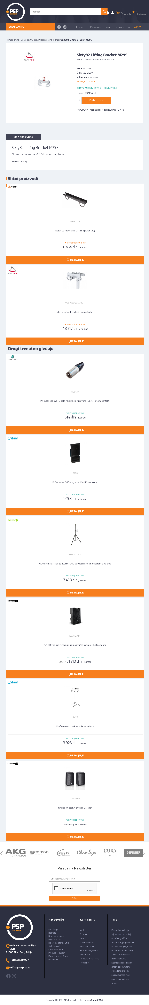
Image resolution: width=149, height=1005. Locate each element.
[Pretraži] (104, 11)
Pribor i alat (53, 959)
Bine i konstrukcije (29, 40)
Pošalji (74, 898)
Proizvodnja (95, 27)
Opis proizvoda (23, 137)
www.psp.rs (121, 934)
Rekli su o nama (87, 946)
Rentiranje (81, 27)
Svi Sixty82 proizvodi (86, 81)
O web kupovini (87, 942)
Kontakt (83, 938)
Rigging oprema (55, 939)
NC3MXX (75, 391)
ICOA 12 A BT (75, 636)
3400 (75, 473)
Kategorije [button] (17, 27)
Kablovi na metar (55, 949)
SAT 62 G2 (75, 798)
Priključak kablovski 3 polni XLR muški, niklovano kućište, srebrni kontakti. (75, 400)
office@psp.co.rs (20, 967)
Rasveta (52, 933)
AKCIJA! (137, 27)
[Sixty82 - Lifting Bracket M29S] (44, 82)
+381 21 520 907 (19, 959)
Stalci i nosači (54, 946)
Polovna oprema (122, 27)
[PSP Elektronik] (15, 12)
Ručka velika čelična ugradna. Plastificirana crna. (75, 482)
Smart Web (97, 1000)
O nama (83, 934)
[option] (16, 853)
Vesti (82, 930)
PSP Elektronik (12, 40)
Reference (84, 962)
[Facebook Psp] (59, 27)
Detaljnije (77, 429)
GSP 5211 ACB (75, 554)
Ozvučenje (53, 929)
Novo (108, 27)
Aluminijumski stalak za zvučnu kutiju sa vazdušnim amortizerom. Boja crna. (75, 563)
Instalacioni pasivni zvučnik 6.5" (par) (75, 807)
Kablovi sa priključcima (58, 956)
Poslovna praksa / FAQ (90, 958)
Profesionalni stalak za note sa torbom (75, 726)
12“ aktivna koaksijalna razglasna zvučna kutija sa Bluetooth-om (75, 645)
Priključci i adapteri (56, 953)
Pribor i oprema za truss (49, 40)
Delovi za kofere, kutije (58, 943)
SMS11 (75, 717)
